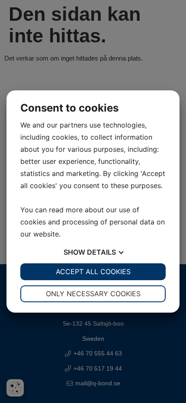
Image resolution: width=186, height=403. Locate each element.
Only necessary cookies (93, 293)
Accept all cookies (93, 271)
